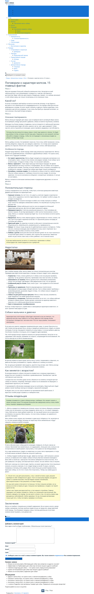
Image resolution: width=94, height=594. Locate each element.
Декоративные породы (18, 65)
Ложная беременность (21, 38)
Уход (9, 18)
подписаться (59, 555)
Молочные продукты (23, 33)
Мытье (13, 21)
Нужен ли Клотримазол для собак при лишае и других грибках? (28, 569)
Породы (10, 48)
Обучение (11, 44)
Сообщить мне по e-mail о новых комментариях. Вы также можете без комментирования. (43, 555)
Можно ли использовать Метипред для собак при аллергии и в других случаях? (33, 564)
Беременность (15, 36)
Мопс (15, 68)
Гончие (13, 61)
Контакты (18, 593)
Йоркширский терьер (21, 55)
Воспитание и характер (18, 46)
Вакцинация (15, 6)
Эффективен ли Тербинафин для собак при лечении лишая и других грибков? (33, 566)
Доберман (17, 51)
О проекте (25, 593)
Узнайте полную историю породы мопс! (19, 520)
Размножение (12, 35)
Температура (18, 14)
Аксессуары (14, 20)
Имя (6, 546)
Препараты (17, 10)
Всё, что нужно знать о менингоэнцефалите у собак (34, 576)
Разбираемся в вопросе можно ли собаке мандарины (23, 518)
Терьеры (14, 53)
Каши (18, 31)
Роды (12, 40)
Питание (13, 27)
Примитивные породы (18, 57)
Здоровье (11, 4)
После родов (15, 42)
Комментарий (10, 543)
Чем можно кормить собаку (23, 29)
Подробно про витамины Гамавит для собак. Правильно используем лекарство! (39, 584)
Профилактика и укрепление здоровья (23, 16)
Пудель (16, 70)
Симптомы (17, 12)
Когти (13, 25)
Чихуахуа (17, 67)
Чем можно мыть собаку (22, 23)
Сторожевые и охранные (19, 50)
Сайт (6, 552)
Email (7, 549)
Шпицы (16, 59)
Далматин (17, 63)
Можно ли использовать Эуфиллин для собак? (23, 571)
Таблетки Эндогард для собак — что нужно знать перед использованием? (32, 568)
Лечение (14, 8)
